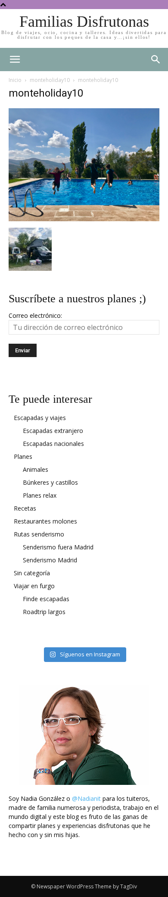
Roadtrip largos (44, 612)
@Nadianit (86, 798)
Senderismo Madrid (50, 560)
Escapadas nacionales (53, 443)
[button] (156, 59)
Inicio (15, 80)
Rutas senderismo (39, 534)
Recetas (25, 508)
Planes (23, 456)
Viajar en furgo (34, 586)
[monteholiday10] (84, 219)
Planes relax (39, 495)
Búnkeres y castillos (50, 482)
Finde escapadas (46, 599)
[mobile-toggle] (14, 59)
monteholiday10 (50, 80)
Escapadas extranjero (53, 431)
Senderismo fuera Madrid (58, 547)
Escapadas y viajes (40, 418)
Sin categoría (32, 573)
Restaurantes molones (45, 521)
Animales (35, 469)
